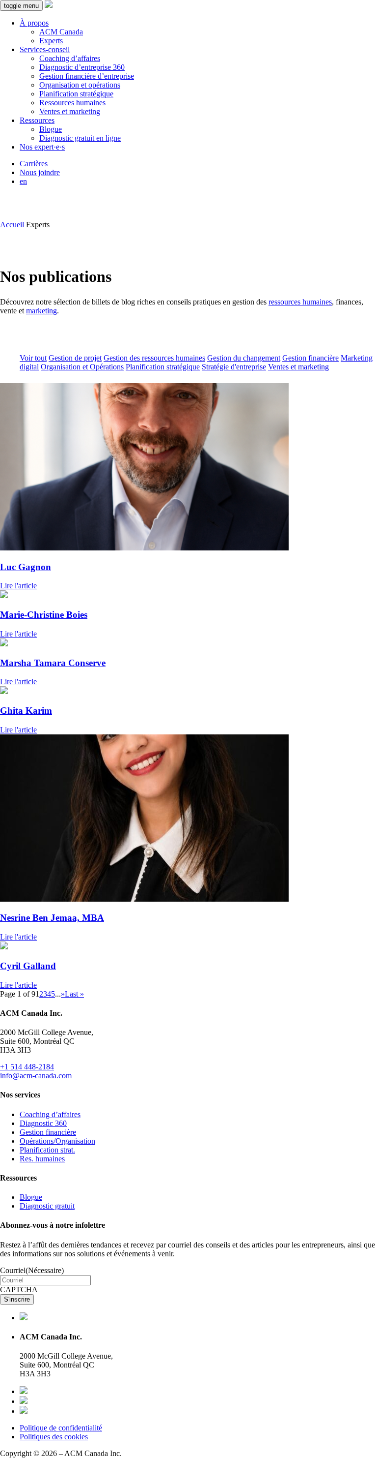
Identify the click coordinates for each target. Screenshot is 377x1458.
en (23, 181)
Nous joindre (40, 172)
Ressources (37, 120)
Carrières (34, 163)
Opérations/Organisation (57, 1141)
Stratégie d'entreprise (234, 367)
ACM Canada (61, 32)
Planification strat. (47, 1150)
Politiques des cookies (54, 1436)
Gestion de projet (75, 358)
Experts (51, 40)
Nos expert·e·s (42, 147)
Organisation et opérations (79, 85)
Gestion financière (310, 358)
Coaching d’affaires (69, 58)
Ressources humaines (72, 102)
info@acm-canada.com (36, 1075)
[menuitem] (198, 32)
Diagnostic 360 (43, 1123)
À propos (34, 23)
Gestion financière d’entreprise (86, 76)
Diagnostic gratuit (47, 1206)
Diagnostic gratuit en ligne (80, 138)
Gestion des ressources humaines (154, 358)
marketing (41, 310)
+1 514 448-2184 (27, 1067)
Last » (74, 994)
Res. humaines (42, 1158)
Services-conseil (45, 49)
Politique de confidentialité (61, 1428)
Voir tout (33, 358)
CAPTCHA (19, 1289)
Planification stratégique (76, 94)
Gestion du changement (243, 358)
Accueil (12, 224)
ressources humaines (300, 302)
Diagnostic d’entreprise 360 (82, 67)
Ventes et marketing (69, 111)
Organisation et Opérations (82, 367)
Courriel (32, 1270)
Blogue (50, 129)
